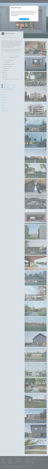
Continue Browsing (24, 19)
